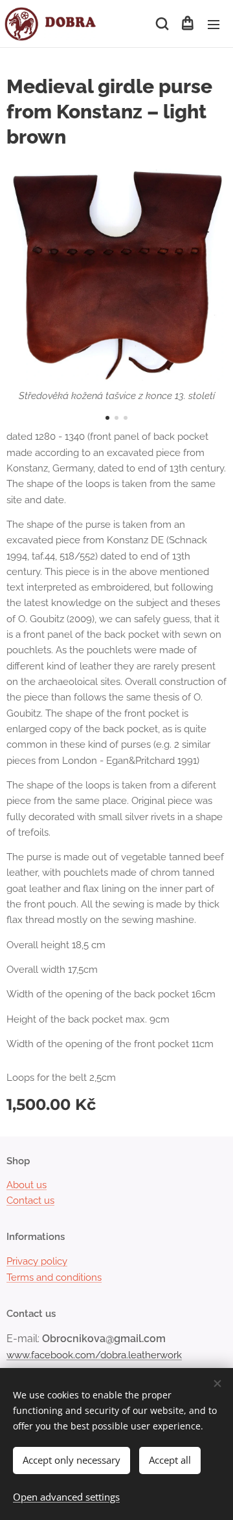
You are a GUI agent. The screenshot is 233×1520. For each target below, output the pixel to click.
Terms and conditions (54, 1277)
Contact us (30, 1200)
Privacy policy (36, 1261)
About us (26, 1185)
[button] (161, 24)
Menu (214, 24)
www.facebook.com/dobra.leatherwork (94, 1355)
